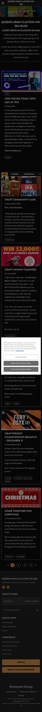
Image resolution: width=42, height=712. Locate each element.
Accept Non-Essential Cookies (21, 369)
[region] (21, 356)
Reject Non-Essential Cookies (21, 363)
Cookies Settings (21, 357)
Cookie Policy (20, 351)
